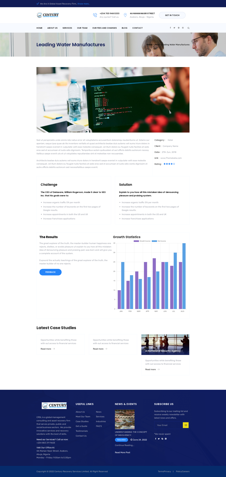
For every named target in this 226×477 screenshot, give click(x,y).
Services (67, 28)
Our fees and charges (104, 28)
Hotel (170, 140)
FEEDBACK (50, 272)
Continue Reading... (124, 445)
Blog (124, 28)
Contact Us (81, 436)
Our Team (82, 28)
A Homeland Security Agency (163, 350)
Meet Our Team (83, 416)
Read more (46, 349)
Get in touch (172, 15)
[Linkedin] (165, 438)
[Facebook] (155, 438)
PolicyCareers (183, 471)
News (98, 412)
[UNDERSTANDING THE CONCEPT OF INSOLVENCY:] (125, 420)
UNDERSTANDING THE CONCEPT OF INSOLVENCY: (131, 434)
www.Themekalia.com (171, 158)
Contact (137, 28)
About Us (52, 28)
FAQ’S (99, 426)
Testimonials (82, 431)
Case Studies (82, 421)
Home (39, 28)
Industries (101, 421)
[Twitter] (159, 438)
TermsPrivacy (164, 471)
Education (121, 440)
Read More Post (122, 452)
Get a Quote (81, 426)
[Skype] (162, 438)
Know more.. (84, 3)
